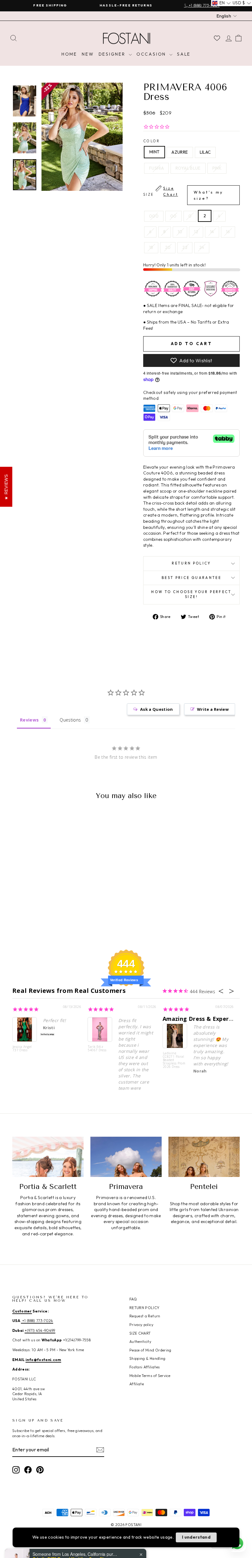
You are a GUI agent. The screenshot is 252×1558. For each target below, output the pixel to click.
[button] (221, 3)
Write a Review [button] (213, 709)
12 (196, 231)
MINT (154, 152)
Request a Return (144, 1316)
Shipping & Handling (147, 1358)
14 (212, 231)
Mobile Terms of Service (149, 1375)
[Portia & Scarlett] (48, 1157)
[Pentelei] (204, 1157)
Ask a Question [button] (156, 709)
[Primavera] (126, 1157)
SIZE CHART (140, 1333)
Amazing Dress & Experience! (204, 1018)
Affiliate (136, 1384)
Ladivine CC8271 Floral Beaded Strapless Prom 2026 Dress (174, 1060)
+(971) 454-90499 (40, 1330)
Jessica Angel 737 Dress (22, 1048)
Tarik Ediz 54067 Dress (97, 1048)
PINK (217, 168)
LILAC (205, 152)
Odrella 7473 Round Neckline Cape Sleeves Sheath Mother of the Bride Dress (71, 1534)
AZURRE (179, 152)
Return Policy (191, 563)
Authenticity (140, 1341)
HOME (69, 54)
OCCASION (152, 54)
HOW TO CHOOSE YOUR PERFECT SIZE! (191, 594)
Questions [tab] (70, 720)
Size (183, 193)
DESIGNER (113, 54)
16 (228, 231)
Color (151, 141)
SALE (184, 54)
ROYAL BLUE (188, 168)
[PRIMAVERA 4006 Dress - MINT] (17, 913)
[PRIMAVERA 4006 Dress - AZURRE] (26, 913)
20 (168, 247)
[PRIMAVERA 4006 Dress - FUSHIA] (42, 913)
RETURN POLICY (144, 1307)
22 (184, 247)
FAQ (133, 1299)
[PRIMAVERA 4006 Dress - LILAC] (34, 913)
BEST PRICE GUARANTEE (191, 578)
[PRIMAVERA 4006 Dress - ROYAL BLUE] (50, 913)
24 (201, 247)
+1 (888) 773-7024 (37, 1320)
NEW (88, 54)
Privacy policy (141, 1324)
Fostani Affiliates (144, 1367)
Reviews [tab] (29, 720)
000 (154, 216)
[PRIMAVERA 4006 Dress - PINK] (59, 913)
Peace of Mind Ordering (150, 1350)
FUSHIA (156, 168)
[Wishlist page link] (217, 38)
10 (180, 231)
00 (173, 216)
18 (151, 247)
